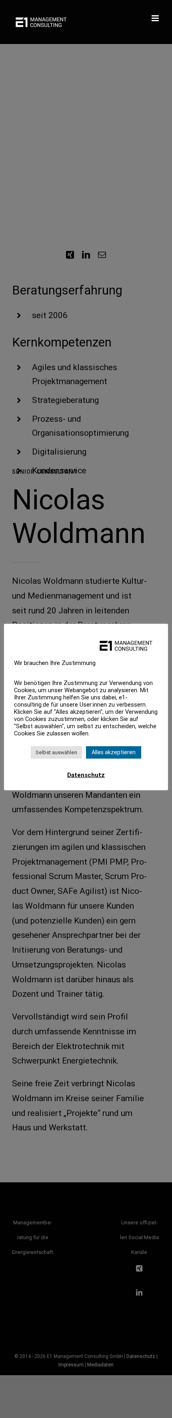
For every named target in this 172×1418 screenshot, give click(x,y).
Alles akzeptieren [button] (114, 752)
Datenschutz (86, 775)
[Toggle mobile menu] (156, 18)
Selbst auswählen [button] (56, 752)
